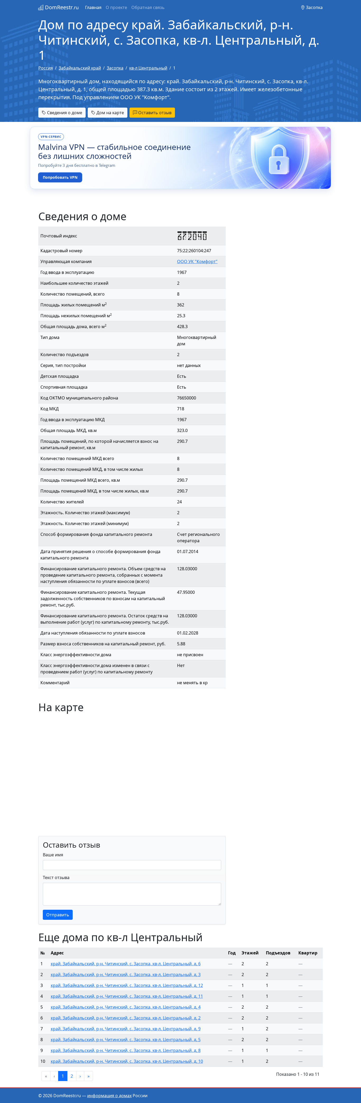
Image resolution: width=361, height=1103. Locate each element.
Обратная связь (148, 7)
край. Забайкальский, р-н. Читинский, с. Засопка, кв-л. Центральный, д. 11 (127, 996)
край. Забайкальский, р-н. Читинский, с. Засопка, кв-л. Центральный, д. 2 (126, 1018)
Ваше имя (53, 855)
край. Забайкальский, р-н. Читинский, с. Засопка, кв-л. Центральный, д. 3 (126, 974)
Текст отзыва (56, 877)
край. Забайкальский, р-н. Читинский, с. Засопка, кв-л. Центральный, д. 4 (126, 1007)
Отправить (57, 915)
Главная (93, 7)
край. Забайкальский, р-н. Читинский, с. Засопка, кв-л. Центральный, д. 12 (127, 985)
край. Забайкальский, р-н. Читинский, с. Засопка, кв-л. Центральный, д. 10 (127, 1061)
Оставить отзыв (154, 113)
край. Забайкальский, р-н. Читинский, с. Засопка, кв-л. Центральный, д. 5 (126, 1039)
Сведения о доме (64, 113)
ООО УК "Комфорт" (197, 261)
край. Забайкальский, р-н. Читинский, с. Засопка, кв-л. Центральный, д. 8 (126, 1050)
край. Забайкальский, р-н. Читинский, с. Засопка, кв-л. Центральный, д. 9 (126, 1029)
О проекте (116, 7)
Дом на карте (109, 113)
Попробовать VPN (60, 177)
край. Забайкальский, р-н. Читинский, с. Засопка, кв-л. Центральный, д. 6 (126, 964)
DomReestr (61, 7)
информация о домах (109, 1096)
